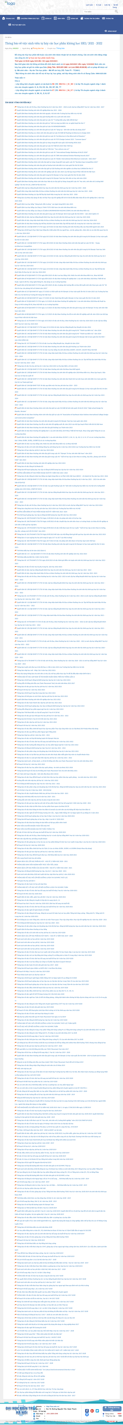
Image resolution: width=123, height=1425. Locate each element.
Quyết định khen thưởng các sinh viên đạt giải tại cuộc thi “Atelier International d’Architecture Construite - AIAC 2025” (56, 159)
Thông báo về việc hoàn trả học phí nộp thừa (32, 884)
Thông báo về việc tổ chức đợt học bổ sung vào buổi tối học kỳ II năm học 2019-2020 (45, 959)
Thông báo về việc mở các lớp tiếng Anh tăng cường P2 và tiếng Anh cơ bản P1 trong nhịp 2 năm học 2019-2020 (54, 955)
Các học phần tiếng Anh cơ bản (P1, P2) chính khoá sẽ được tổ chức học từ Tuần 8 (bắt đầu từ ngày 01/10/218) (54, 1230)
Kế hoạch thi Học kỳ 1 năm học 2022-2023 (31, 690)
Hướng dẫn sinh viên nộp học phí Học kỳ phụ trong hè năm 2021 (38, 800)
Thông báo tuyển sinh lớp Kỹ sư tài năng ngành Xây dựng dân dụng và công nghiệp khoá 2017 (48, 1324)
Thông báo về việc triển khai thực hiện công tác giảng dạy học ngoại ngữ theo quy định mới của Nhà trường (53, 1286)
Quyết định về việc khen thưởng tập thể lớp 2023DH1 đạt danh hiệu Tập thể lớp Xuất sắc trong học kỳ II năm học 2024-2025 (58, 224)
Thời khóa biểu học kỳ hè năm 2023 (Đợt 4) (31, 551)
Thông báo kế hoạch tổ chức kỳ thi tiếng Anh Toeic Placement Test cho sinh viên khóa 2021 (47, 771)
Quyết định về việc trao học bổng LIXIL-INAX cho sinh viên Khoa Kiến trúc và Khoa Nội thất (47, 444)
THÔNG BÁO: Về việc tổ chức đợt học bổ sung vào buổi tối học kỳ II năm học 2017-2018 (46, 1295)
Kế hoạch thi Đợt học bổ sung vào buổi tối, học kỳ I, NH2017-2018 (39, 1337)
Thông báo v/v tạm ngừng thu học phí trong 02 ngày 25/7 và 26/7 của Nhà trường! (44, 538)
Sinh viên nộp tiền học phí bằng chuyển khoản (32, 839)
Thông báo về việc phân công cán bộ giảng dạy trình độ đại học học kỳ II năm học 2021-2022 (48, 751)
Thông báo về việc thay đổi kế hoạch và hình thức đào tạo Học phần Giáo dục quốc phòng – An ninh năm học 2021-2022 (57, 777)
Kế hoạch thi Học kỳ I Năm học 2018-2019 (31, 1240)
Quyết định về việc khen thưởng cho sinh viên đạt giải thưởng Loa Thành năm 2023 (45, 428)
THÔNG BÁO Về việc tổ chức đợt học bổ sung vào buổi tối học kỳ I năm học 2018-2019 (45, 1256)
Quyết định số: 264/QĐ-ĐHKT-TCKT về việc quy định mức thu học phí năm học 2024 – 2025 (47, 385)
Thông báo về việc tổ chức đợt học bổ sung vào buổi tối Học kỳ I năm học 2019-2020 (45, 1078)
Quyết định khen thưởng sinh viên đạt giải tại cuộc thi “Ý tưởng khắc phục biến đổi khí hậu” (47, 120)
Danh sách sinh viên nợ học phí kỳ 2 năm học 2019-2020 (35, 939)
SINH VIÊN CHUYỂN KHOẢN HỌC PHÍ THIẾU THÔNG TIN (36, 829)
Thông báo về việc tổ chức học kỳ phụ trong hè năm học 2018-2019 (39, 1111)
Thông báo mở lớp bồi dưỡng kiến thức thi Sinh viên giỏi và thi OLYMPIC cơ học (43, 1175)
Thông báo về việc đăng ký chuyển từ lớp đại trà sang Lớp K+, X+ (38, 900)
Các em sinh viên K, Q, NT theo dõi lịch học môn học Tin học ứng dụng (40, 1389)
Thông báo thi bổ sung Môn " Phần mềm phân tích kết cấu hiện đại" (39, 1334)
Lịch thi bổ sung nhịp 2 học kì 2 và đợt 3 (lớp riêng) (33, 1273)
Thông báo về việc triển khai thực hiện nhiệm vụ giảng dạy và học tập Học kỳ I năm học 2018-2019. (50, 1266)
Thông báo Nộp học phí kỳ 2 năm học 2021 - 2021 (33, 735)
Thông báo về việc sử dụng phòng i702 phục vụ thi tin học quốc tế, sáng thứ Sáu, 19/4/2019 (47, 1127)
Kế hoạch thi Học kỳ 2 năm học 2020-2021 (31, 845)
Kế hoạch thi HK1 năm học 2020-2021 (29, 894)
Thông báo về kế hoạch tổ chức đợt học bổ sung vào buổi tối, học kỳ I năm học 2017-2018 (47, 1347)
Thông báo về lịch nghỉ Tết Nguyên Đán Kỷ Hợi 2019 (34, 1162)
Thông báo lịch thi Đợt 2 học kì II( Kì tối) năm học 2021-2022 (37, 719)
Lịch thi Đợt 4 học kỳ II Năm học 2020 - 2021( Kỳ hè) (34, 790)
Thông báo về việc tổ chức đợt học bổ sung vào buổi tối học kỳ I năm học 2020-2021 (45, 907)
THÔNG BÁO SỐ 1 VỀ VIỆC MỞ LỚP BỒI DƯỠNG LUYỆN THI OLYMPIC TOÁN (42, 887)
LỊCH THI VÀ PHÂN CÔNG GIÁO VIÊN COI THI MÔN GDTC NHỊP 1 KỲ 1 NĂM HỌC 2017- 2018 (48, 1350)
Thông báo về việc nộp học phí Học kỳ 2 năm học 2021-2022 (37, 722)
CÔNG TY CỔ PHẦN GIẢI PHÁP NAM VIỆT (30, 1421)
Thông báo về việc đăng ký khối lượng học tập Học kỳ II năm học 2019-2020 (42, 1020)
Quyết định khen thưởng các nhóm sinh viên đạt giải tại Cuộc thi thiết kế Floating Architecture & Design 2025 (53, 133)
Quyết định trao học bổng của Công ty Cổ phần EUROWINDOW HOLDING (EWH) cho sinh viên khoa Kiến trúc (53, 211)
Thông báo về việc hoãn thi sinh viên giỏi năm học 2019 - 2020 (37, 965)
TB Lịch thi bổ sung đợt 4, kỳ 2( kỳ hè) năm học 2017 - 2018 (36, 1260)
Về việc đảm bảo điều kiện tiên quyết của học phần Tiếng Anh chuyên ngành (42, 1292)
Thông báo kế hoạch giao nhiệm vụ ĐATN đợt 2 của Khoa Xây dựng (39, 968)
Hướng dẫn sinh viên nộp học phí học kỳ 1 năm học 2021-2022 (37, 780)
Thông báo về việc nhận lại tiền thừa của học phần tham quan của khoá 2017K (43, 806)
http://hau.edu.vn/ (52, 1406)
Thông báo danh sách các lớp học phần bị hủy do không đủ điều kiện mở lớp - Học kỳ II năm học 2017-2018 (52, 1311)
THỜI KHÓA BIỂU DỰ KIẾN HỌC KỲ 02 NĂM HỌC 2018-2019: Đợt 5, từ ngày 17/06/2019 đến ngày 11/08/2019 (54, 1107)
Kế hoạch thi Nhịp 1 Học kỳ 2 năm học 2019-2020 (33, 971)
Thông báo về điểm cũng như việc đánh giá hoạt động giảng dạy (38, 1360)
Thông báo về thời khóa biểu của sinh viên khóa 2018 (34, 1227)
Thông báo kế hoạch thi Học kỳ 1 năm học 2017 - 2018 (35, 1363)
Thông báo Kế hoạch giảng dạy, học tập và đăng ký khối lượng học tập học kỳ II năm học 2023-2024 (50, 470)
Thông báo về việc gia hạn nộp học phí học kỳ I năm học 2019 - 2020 (39, 1046)
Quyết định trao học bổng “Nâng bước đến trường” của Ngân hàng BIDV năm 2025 (45, 204)
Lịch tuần (89, 5)
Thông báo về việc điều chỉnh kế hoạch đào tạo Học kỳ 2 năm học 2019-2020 (42, 988)
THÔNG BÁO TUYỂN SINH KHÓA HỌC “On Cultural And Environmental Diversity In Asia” (46, 1370)
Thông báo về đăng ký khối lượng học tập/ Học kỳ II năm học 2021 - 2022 (41, 748)
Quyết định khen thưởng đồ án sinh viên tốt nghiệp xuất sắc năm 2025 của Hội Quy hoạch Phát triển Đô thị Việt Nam (56, 172)
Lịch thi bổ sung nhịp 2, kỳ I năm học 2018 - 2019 (33, 1182)
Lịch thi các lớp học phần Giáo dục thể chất (31, 1188)
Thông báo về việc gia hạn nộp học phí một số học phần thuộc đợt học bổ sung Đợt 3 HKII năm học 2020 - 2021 (54, 803)
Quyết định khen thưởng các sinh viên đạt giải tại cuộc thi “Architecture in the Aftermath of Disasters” (51, 136)
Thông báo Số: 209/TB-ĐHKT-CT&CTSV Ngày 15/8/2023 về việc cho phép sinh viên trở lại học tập (49, 518)
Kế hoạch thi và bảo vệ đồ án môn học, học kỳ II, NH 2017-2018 (38, 1298)
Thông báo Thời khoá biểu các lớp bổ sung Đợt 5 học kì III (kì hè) (38, 712)
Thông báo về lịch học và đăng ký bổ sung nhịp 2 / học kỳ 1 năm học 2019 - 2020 (43, 1052)
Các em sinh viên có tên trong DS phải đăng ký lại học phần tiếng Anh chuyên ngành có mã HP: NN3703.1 (52, 1088)
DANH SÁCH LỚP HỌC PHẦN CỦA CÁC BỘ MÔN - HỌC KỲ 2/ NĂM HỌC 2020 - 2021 (44, 868)
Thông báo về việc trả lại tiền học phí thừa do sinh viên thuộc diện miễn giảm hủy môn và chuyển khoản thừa (53, 755)
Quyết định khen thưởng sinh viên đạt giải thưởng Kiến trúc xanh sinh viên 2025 (43, 117)
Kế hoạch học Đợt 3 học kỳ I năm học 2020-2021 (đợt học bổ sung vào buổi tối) (43, 903)
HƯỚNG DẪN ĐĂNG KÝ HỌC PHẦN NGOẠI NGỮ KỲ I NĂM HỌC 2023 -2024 (42, 512)
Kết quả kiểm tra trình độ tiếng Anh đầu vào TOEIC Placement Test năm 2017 (43, 1049)
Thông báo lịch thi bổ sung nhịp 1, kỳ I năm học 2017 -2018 (36, 1344)
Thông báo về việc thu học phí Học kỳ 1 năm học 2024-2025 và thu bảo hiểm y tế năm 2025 (47, 366)
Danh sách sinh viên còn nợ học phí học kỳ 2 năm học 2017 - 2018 (38, 1282)
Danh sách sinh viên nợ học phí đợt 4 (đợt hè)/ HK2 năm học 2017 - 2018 (41, 1269)
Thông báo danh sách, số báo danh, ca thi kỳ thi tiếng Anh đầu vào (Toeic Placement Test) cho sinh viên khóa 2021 (55, 761)
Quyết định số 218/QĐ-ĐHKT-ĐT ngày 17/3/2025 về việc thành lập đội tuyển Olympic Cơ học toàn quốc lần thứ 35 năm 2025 (58, 298)
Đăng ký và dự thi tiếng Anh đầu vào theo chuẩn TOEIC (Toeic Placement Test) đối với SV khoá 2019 (50, 1062)
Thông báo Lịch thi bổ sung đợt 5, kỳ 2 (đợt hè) (32, 1366)
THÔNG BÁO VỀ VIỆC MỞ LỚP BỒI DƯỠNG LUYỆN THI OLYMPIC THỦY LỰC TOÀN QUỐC (46, 1023)
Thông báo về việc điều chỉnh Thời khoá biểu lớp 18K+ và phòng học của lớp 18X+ (44, 1218)
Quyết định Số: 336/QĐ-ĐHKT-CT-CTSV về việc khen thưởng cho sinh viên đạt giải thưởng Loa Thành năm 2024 (54, 347)
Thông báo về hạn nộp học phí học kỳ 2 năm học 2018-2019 (36, 1150)
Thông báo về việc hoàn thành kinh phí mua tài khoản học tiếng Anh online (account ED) (46, 1140)
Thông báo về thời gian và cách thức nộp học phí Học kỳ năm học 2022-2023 (42, 696)
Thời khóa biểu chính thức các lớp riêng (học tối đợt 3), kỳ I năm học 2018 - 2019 (44, 1198)
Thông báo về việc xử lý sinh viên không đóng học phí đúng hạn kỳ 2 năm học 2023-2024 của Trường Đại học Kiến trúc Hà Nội (58, 447)
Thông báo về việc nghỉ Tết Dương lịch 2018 (31, 1328)
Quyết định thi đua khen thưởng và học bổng (32, 929)
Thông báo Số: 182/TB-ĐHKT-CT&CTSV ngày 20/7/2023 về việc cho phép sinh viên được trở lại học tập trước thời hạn (56, 541)
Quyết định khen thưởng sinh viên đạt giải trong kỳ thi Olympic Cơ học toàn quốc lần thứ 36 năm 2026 (51, 175)
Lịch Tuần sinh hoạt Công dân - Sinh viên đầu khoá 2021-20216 (37, 774)
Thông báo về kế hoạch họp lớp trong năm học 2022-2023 (36, 693)
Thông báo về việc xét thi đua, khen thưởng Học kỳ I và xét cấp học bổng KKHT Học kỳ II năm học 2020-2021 (53, 835)
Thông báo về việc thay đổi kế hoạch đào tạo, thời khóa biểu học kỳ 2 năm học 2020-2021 (47, 855)
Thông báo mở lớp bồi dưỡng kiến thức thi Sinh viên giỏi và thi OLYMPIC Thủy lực (44, 1166)
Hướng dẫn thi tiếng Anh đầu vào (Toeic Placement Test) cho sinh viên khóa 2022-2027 (46, 683)
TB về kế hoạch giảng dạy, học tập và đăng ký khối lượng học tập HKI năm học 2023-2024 (47, 515)
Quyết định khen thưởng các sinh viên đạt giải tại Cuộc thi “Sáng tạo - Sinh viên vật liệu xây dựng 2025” (51, 130)
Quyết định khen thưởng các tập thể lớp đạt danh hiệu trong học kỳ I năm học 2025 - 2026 (47, 194)
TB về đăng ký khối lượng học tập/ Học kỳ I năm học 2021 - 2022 (38, 784)
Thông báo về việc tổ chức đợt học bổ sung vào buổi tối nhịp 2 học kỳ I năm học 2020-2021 (47, 891)
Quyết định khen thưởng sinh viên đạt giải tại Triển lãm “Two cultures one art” (43, 149)
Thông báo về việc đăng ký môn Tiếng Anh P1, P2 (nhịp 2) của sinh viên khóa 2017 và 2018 (47, 1033)
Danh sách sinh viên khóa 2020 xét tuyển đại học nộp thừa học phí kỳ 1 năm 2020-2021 (46, 874)
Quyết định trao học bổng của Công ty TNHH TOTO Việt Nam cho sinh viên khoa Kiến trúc (47, 207)
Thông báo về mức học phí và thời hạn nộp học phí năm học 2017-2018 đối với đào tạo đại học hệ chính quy (53, 1357)
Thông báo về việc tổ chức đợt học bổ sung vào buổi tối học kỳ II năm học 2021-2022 (45, 742)
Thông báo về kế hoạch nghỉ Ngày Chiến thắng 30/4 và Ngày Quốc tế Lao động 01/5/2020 (47, 978)
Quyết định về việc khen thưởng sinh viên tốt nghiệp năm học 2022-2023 (41, 463)
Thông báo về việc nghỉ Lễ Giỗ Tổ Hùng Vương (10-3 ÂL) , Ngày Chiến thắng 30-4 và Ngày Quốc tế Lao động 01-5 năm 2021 (58, 813)
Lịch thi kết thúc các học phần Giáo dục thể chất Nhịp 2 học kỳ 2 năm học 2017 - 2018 (45, 1331)
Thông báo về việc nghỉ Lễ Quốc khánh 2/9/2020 (33, 910)
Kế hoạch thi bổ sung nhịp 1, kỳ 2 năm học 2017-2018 (34, 1289)
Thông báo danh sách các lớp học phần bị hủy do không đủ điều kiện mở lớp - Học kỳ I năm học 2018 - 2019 (52, 1263)
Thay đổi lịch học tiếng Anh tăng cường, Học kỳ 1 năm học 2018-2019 (40, 1253)
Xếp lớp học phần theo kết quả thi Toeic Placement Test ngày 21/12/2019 (41, 1017)
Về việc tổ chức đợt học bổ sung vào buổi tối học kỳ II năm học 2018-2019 (41, 1156)
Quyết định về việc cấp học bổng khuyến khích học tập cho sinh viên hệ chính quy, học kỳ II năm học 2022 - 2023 (54, 570)
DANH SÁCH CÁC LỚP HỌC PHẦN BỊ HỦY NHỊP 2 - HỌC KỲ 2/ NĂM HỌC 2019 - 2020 (45, 936)
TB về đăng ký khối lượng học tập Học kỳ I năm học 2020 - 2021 (38, 923)
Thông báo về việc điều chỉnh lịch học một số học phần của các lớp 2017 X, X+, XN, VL (45, 991)
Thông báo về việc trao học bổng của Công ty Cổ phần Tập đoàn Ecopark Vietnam (44, 962)
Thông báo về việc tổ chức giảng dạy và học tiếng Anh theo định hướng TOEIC (43, 1237)
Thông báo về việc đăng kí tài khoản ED (30, 466)
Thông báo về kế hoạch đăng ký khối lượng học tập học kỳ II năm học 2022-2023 (43, 680)
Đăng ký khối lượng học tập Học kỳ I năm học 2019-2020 (36, 1098)
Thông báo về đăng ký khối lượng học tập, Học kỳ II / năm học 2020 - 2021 (41, 871)
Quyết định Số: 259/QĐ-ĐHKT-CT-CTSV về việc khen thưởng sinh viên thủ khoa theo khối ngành (48, 369)
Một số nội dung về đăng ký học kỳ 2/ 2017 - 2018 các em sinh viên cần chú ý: (42, 1315)
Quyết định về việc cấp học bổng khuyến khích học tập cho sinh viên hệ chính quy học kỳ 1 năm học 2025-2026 (53, 217)
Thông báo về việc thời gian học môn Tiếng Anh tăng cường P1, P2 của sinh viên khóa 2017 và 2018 (50, 1039)
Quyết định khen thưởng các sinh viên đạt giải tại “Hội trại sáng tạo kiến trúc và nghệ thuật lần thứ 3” (51, 123)
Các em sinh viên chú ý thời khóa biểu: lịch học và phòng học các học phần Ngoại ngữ (45, 1085)
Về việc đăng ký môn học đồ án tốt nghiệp (31, 1376)
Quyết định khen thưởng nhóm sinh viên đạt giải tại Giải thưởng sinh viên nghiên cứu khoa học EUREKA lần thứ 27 (55, 169)
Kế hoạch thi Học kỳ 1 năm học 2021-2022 (31, 764)
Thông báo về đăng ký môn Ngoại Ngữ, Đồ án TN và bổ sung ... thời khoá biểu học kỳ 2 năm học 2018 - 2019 (53, 1179)
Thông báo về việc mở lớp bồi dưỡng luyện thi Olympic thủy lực (38, 738)
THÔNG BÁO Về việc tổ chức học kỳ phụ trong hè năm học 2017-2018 (40, 1276)
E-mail (98, 5)
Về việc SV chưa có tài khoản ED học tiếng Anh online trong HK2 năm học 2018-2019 (45, 1159)
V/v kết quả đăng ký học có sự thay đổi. (30, 1373)
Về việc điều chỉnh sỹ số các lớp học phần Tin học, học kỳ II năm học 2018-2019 (43, 1153)
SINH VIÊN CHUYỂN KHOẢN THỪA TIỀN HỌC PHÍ (33, 826)
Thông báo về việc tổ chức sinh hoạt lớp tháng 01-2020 (35, 1014)
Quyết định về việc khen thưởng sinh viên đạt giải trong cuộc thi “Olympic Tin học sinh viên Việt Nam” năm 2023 (54, 453)
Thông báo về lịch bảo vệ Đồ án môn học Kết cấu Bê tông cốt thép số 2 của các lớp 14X (46, 1318)
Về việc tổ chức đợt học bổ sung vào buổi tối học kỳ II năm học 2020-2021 (41, 832)
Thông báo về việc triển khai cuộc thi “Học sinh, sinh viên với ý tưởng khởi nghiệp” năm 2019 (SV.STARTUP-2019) (54, 1120)
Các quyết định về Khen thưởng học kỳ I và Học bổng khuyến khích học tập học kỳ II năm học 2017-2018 (51, 1279)
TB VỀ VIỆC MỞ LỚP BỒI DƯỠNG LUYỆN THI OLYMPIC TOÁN (37, 1027)
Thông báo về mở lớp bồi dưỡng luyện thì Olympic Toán (35, 1205)
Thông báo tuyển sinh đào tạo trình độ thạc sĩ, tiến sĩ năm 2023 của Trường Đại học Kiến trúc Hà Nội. (50, 667)
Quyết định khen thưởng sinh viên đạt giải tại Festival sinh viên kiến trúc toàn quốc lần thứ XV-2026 (50, 165)
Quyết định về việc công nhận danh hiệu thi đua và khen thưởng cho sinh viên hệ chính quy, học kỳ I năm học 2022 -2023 (57, 573)
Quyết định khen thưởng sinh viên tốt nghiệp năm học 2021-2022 (39, 700)
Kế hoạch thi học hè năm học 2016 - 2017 (30, 1386)
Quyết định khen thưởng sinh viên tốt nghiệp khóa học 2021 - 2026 (39, 110)
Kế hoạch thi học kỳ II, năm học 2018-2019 (31, 1146)
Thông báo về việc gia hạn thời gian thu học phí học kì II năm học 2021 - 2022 (42, 716)
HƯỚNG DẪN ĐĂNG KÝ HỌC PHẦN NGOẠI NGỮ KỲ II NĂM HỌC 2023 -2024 (42, 473)
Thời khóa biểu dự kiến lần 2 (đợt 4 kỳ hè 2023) (32, 557)
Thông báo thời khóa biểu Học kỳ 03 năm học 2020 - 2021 (36, 797)
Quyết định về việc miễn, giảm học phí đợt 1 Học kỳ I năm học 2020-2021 (41, 897)
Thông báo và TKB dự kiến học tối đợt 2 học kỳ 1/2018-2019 (37, 1208)
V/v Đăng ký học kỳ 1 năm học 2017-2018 (30, 1383)
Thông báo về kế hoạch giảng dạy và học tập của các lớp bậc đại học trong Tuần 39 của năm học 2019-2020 (53, 981)
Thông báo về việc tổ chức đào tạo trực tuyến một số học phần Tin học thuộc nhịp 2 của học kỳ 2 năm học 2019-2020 (56, 952)
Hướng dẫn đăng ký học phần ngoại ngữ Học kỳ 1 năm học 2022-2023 (40, 709)
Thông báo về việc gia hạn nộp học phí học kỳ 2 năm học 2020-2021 (39, 852)
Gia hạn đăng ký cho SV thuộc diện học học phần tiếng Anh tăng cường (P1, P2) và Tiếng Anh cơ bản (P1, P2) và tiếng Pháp (58, 1172)
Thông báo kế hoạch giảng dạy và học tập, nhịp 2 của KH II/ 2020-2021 (40, 819)
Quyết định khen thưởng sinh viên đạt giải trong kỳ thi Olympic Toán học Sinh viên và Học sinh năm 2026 (51, 178)
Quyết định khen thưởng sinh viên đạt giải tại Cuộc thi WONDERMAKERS (41, 126)
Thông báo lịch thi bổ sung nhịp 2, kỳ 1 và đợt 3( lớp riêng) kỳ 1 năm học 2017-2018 (44, 1308)
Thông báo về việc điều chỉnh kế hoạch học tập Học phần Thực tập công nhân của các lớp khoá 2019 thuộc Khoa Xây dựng (57, 729)
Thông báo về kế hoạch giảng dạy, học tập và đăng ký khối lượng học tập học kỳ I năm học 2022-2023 (50, 706)
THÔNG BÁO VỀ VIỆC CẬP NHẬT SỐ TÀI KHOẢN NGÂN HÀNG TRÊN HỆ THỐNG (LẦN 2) (46, 677)
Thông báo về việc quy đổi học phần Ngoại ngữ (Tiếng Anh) (36, 732)
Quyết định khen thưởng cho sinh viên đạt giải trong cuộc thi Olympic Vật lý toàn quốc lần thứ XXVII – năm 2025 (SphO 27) (58, 214)
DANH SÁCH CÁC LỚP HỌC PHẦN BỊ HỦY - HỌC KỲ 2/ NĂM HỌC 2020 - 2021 (42, 861)
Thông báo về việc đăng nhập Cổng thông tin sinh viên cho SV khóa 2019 (41, 1065)
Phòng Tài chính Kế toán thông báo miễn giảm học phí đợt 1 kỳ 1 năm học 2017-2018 (45, 1302)
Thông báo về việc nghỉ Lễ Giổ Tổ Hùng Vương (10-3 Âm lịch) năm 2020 (40, 994)
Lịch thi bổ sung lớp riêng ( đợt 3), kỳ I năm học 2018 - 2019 (37, 1201)
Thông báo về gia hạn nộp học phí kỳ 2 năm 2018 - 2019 (35, 1143)
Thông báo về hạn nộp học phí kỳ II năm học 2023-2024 (35, 450)
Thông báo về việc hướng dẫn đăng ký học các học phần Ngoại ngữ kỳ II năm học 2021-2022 (47, 745)
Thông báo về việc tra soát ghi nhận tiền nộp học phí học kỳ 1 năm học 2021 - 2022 (44, 758)
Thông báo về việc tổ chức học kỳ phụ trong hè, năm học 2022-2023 (39, 567)
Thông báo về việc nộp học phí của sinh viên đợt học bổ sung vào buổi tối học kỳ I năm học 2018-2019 (50, 1234)
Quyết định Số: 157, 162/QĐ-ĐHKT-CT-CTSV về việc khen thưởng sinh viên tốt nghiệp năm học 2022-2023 (52, 554)
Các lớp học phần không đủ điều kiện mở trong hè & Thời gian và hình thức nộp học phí (46, 1392)
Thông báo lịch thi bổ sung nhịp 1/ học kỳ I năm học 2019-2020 (37, 1036)
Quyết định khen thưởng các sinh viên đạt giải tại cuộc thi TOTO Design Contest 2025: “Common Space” (51, 139)
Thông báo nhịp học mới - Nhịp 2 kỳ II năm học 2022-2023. (36, 670)
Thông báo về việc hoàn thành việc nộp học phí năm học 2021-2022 (39, 703)
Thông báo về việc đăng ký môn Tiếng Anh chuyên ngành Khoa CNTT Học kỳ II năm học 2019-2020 (49, 1004)
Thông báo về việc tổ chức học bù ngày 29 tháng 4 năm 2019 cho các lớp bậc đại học (45, 1124)
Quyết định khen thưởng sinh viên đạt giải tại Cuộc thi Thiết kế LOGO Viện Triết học (45, 146)
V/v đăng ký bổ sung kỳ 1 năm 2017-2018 (30, 1379)
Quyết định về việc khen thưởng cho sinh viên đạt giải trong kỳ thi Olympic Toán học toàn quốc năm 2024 (52, 421)
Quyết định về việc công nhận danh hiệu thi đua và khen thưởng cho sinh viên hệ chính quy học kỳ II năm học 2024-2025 (57, 220)
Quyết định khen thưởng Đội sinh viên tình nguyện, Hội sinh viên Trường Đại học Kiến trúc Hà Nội (49, 114)
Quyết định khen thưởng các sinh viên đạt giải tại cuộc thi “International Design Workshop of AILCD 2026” (52, 152)
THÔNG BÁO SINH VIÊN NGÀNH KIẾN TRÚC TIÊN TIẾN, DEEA (37, 865)
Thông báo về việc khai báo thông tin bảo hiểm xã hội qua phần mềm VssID (42, 823)
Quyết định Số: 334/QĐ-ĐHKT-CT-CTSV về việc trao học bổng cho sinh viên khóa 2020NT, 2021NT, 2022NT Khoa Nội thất (57, 350)
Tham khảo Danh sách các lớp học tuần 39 (31, 975)
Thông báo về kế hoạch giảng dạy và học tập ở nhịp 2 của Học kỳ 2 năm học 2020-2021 (46, 816)
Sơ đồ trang (115, 6)
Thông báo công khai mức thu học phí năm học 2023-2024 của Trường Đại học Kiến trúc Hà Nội (48, 508)
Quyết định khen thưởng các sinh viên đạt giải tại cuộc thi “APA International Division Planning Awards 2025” (53, 156)
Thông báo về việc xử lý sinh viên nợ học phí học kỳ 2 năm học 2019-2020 (41, 933)
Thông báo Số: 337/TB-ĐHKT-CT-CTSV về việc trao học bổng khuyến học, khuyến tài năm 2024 (48, 343)
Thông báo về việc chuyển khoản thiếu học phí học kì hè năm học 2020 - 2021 (42, 793)
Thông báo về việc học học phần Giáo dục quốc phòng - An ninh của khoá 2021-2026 (45, 767)
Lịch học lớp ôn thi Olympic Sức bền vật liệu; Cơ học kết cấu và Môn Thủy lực (42, 1305)
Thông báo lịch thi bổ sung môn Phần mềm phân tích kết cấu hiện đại (40, 1341)
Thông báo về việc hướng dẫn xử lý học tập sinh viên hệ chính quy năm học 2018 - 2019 (46, 1094)
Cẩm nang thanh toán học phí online (29, 858)
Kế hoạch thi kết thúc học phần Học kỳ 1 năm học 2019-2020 (37, 1082)
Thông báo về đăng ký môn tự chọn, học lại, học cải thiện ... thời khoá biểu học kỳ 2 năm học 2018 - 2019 (52, 1185)
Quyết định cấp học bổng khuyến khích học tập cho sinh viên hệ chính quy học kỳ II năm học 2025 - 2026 (51, 188)
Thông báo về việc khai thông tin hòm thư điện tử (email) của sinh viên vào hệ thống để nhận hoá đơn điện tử (53, 810)
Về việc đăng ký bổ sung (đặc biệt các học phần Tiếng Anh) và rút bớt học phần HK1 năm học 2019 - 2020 (52, 1091)
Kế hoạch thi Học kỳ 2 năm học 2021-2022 (31, 725)
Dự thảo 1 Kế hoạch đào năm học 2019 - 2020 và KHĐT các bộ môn (39, 1130)
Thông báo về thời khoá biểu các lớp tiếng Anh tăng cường (36, 1243)
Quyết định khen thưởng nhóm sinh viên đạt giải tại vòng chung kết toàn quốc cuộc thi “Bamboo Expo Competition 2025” (57, 162)
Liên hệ (107, 5)
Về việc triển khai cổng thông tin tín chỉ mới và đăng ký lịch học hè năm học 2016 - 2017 (46, 1396)
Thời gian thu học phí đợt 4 (26, 881)
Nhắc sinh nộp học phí (24, 1069)
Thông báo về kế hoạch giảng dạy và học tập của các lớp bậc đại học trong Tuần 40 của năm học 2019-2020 (53, 984)
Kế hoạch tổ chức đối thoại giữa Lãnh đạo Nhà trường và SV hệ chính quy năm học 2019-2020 (48, 1010)
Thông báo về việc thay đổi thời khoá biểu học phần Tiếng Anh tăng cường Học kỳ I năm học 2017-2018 (51, 1353)
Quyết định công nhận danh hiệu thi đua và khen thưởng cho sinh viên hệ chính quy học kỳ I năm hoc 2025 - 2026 (54, 191)
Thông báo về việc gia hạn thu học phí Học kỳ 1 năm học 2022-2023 (39, 687)
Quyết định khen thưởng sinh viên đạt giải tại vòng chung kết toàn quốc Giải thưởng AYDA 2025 (49, 143)
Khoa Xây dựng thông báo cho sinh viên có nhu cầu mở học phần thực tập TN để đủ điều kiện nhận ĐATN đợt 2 (54, 674)
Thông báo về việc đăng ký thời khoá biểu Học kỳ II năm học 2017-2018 (40, 1321)
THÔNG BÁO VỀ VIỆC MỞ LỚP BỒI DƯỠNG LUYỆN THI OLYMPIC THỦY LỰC (42, 878)
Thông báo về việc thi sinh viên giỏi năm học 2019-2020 (35, 1007)
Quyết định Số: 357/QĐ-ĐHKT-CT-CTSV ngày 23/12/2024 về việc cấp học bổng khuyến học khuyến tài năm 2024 (54, 327)
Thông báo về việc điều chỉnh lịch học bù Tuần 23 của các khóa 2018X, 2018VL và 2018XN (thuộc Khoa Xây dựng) (54, 848)
